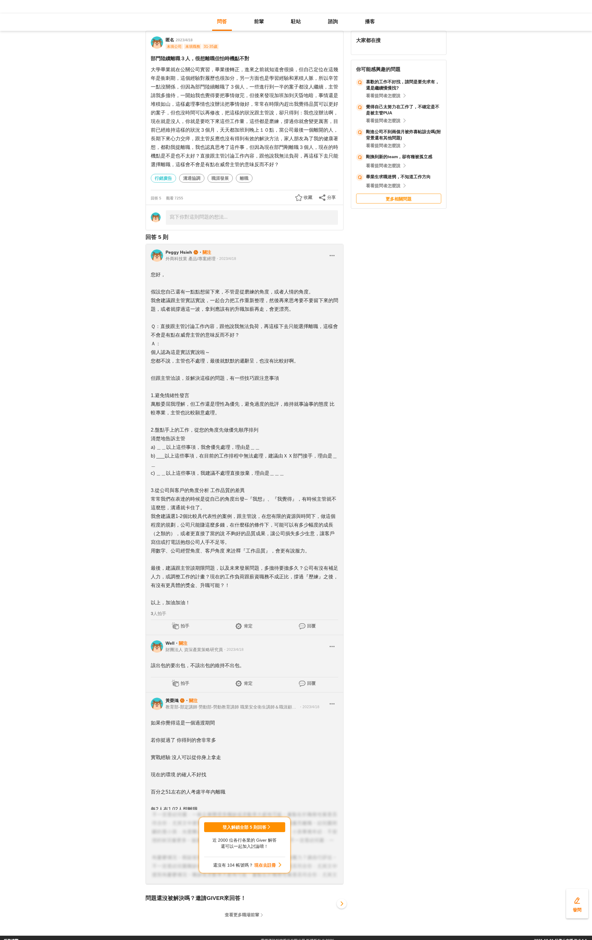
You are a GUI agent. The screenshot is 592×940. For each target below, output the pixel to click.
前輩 (259, 21)
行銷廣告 (163, 178)
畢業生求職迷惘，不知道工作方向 (398, 176)
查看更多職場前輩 (242, 914)
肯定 (248, 625)
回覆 (311, 625)
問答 (222, 21)
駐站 (296, 21)
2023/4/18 (184, 40)
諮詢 (333, 21)
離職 (244, 178)
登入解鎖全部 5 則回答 (244, 827)
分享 (331, 197)
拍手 (185, 625)
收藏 (308, 197)
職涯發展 (220, 178)
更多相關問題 (399, 198)
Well (170, 643)
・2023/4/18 (226, 259)
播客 (370, 21)
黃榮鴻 (172, 700)
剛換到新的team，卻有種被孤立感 (399, 156)
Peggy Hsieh (179, 252)
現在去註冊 (265, 865)
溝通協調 (191, 178)
